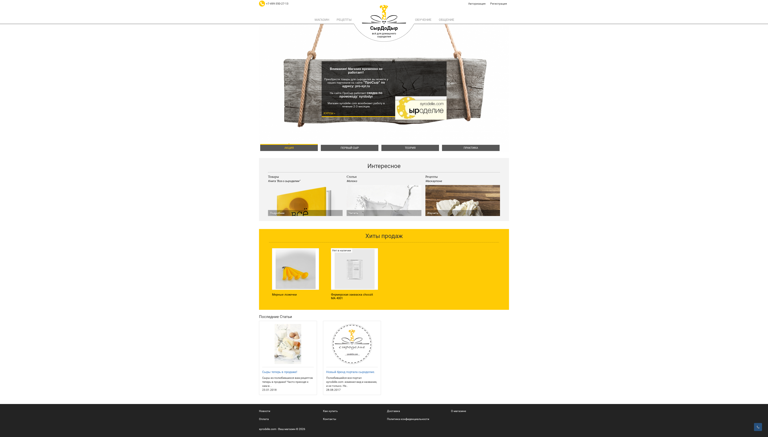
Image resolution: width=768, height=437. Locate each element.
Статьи (352, 176)
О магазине (458, 411)
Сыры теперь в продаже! (279, 372)
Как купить (330, 411)
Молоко (352, 181)
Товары (273, 176)
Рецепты (344, 20)
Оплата (264, 419)
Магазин (321, 20)
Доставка (393, 411)
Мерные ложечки (284, 294)
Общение (446, 20)
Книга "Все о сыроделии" (284, 181)
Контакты (329, 419)
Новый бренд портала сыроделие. (350, 372)
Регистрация (498, 3)
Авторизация (477, 3)
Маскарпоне (433, 181)
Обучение (422, 20)
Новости (264, 411)
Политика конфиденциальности (408, 419)
